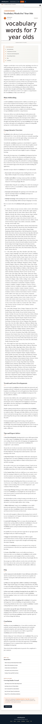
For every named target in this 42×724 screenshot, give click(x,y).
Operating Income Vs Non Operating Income (13, 683)
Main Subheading (10, 49)
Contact (18, 721)
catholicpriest (5, 1)
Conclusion (9, 60)
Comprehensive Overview (11, 51)
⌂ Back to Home (8, 706)
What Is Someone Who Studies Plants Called (13, 662)
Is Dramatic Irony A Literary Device (11, 670)
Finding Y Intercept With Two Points (11, 673)
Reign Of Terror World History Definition (12, 693)
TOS (31, 721)
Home (11, 721)
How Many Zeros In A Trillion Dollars (11, 686)
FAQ (7, 58)
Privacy (27, 721)
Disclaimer (23, 721)
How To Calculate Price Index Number (12, 688)
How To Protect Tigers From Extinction (12, 691)
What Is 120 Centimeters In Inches (11, 665)
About (15, 721)
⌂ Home (22, 1)
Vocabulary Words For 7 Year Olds (22, 699)
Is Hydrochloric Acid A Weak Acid (11, 667)
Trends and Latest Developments (13, 53)
